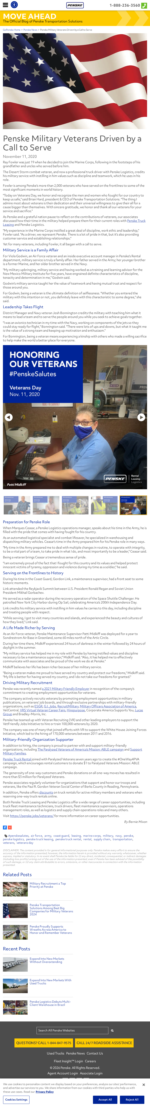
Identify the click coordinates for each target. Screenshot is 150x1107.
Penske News (30, 29)
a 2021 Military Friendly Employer (65, 689)
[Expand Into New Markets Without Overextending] (15, 965)
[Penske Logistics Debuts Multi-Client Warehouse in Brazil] (15, 1008)
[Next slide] (140, 417)
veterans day (25, 842)
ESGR (38, 706)
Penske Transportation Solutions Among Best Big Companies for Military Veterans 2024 (51, 909)
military (108, 835)
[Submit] (112, 1030)
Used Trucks (55, 1053)
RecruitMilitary (68, 706)
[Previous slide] (9, 417)
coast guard (61, 835)
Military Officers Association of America (108, 706)
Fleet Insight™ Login (68, 1061)
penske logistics (13, 839)
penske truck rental (68, 839)
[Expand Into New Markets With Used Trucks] (15, 987)
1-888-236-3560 (125, 5)
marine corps (92, 835)
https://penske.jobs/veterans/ (32, 816)
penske (128, 835)
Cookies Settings (16, 1099)
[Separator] (10, 827)
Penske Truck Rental (17, 759)
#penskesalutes (18, 835)
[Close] (143, 1084)
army (48, 835)
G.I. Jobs (50, 706)
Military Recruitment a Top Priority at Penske (48, 885)
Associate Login (91, 1073)
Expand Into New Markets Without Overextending (47, 960)
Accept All (105, 1099)
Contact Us (95, 1053)
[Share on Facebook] (5, 827)
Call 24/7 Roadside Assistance (104, 1043)
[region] (75, 1092)
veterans (8, 842)
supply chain (102, 839)
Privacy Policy (45, 1092)
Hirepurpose (76, 710)
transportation (122, 839)
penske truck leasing (39, 839)
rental (87, 839)
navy (118, 835)
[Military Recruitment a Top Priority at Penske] (15, 889)
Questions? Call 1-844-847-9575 (43, 1043)
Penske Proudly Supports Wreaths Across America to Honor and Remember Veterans (51, 929)
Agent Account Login (62, 1073)
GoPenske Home (12, 29)
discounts (46, 792)
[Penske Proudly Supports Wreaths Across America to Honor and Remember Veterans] (15, 932)
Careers (90, 1061)
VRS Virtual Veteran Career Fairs (42, 710)
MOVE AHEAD (29, 16)
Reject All (132, 1099)
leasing (76, 835)
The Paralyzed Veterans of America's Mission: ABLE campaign (81, 749)
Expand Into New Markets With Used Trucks (50, 982)
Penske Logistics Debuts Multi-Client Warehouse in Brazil (50, 1003)
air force (36, 835)
